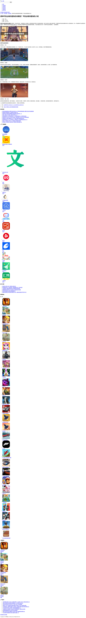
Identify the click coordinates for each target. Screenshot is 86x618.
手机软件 (4, 6)
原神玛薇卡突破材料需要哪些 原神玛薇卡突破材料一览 (12, 113)
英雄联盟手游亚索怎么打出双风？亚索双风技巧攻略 (11, 289)
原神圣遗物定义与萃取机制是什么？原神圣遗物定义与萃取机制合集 (14, 116)
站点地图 (5, 614)
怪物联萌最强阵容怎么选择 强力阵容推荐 (10, 610)
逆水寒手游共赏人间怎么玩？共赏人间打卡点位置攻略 (12, 604)
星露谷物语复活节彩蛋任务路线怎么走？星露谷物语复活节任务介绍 (14, 292)
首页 (3, 4)
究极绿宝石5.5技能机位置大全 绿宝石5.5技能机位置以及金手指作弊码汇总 (16, 606)
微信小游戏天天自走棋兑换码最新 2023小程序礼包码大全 (13, 603)
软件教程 (2, 12)
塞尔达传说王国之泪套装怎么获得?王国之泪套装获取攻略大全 (14, 611)
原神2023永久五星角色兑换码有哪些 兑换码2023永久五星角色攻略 (14, 605)
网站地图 (2, 614)
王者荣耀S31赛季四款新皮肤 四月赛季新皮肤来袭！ (11, 288)
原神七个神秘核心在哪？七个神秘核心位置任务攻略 (11, 120)
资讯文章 (4, 7)
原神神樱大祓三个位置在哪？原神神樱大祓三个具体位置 (12, 287)
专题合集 (4, 9)
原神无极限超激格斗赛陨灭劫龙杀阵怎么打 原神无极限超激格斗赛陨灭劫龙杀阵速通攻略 (18, 111)
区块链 (8, 12)
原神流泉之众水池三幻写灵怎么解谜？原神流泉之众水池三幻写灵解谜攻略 (15, 117)
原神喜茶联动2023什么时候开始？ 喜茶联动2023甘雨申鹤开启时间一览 (14, 119)
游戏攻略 (5, 12)
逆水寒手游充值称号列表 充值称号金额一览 (11, 612)
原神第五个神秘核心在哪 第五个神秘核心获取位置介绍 (12, 122)
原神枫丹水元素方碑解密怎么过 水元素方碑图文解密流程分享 (13, 118)
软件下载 (4, 10)
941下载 (1, 13)
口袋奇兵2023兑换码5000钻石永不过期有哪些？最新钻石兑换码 (14, 609)
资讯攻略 (5, 13)
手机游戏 (4, 5)
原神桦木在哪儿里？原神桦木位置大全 (9, 286)
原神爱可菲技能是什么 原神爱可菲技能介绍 (10, 112)
